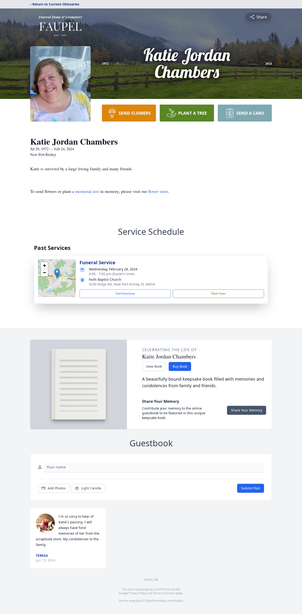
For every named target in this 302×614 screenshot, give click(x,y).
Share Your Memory (246, 410)
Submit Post (250, 488)
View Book (154, 366)
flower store (158, 191)
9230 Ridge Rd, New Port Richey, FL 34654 (122, 284)
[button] (57, 273)
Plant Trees (218, 294)
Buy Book (180, 366)
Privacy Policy (138, 593)
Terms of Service (164, 593)
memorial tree (87, 191)
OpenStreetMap (156, 601)
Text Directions (125, 294)
